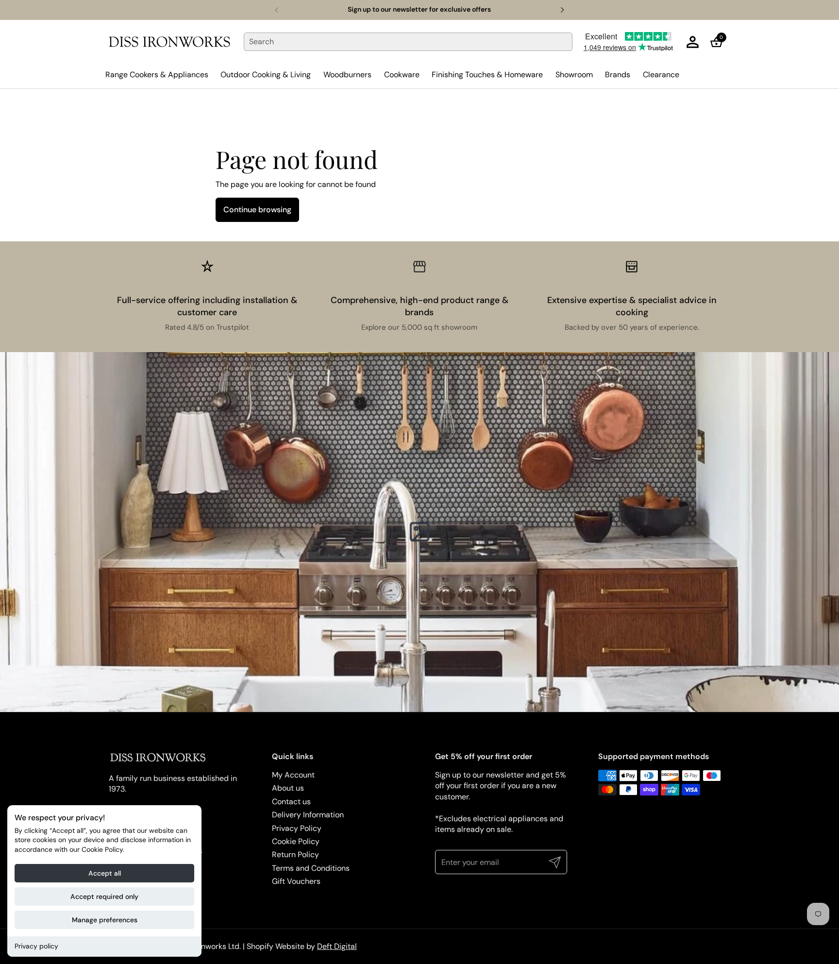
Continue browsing (257, 209)
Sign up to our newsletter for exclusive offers (419, 9)
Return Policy (295, 854)
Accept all (104, 873)
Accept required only (104, 896)
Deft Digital (337, 946)
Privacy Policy (296, 828)
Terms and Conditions (311, 868)
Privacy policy (36, 946)
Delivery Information (308, 815)
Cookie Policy (295, 841)
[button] (719, 42)
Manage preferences (104, 919)
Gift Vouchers (296, 881)
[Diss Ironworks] (169, 41)
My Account (293, 775)
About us (288, 788)
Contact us (291, 801)
